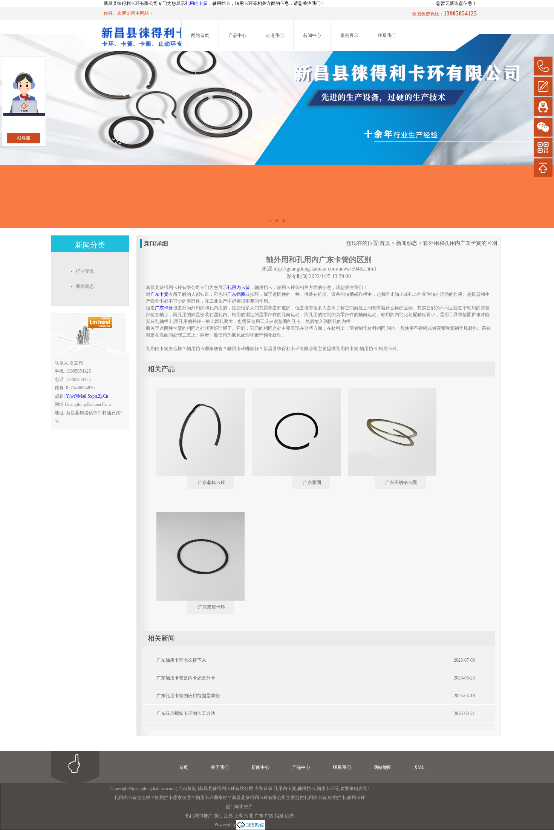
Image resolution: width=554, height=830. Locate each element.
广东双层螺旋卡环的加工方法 (185, 713)
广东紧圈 (312, 482)
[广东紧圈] (291, 390)
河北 (248, 815)
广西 (269, 815)
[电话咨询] (543, 66)
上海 (238, 815)
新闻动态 (406, 243)
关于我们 (220, 767)
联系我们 (387, 35)
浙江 (218, 815)
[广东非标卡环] (195, 390)
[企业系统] (250, 824)
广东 (258, 815)
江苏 (228, 815)
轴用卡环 (326, 788)
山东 (289, 815)
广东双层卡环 (211, 607)
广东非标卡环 (211, 482)
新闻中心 (312, 35)
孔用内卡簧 (196, 3)
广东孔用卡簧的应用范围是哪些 (188, 695)
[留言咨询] (543, 86)
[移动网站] (543, 147)
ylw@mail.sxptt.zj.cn (87, 396)
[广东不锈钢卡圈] (387, 390)
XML (419, 767)
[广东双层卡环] (195, 515)
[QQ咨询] (543, 106)
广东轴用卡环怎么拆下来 (181, 660)
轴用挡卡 (306, 788)
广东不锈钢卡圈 (401, 482)
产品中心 (237, 35)
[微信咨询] (543, 127)
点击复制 (187, 788)
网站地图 (382, 767)
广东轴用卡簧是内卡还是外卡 (185, 678)
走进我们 (275, 35)
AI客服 (24, 138)
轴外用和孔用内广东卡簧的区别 (460, 243)
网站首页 (200, 35)
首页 (385, 243)
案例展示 (349, 35)
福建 (279, 815)
